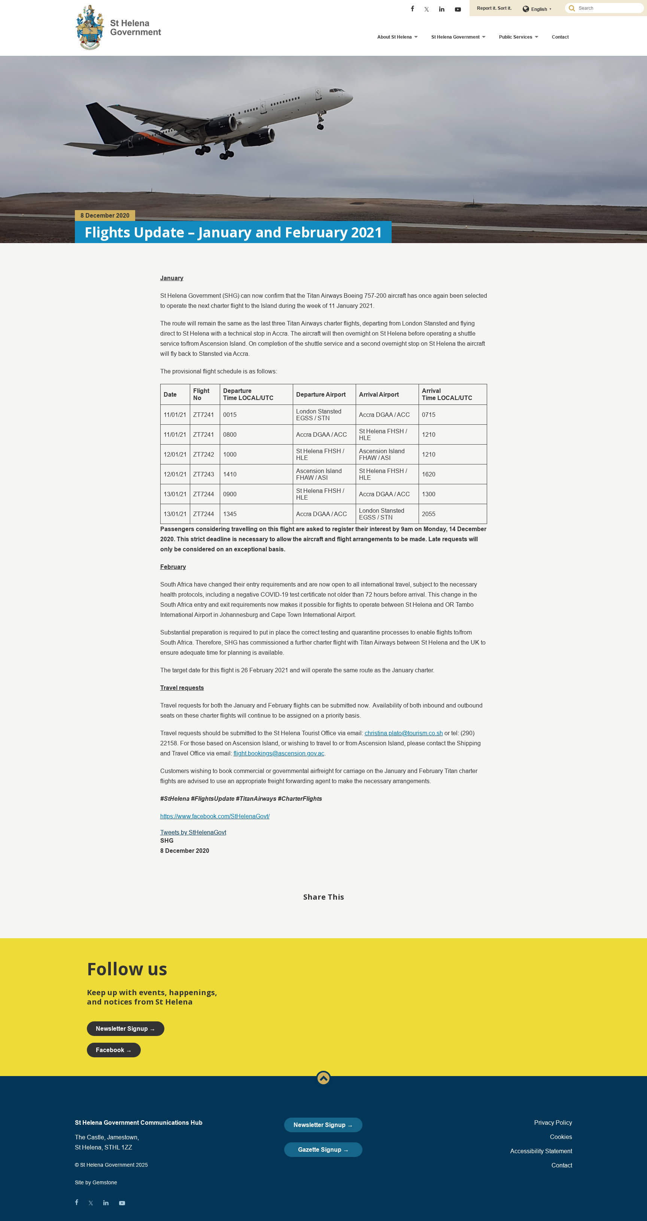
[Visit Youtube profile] (458, 9)
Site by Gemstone (96, 1182)
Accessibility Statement (541, 1151)
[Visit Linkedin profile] (441, 9)
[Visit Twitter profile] (427, 9)
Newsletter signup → (125, 1028)
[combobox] (607, 8)
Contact (560, 37)
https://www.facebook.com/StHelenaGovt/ (215, 816)
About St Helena (394, 37)
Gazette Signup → (323, 1149)
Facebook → (114, 1050)
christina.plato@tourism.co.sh (404, 733)
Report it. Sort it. (494, 8)
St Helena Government (455, 37)
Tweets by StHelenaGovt (193, 832)
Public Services (515, 37)
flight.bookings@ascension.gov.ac (279, 753)
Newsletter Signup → (323, 1124)
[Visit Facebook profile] (412, 9)
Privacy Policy (553, 1122)
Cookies (561, 1136)
